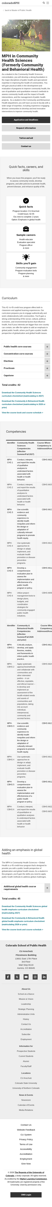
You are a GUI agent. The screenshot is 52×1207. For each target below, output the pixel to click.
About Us (26, 989)
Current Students (26, 1056)
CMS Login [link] (26, 1195)
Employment (26, 1039)
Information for (26, 1046)
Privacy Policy (26, 1139)
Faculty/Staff (26, 1066)
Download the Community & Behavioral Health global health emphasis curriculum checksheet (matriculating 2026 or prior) (23, 921)
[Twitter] (17, 980)
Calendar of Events (26, 1105)
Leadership (26, 1004)
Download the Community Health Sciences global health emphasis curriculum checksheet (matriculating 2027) (24, 909)
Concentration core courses (18, 353)
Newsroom (26, 1100)
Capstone (9, 375)
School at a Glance (26, 994)
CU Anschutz (26, 1078)
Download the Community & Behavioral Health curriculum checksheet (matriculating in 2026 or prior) (23, 404)
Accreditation (26, 1029)
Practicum (9, 368)
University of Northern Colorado (26, 1088)
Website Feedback (26, 1130)
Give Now (26, 1164)
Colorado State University (26, 1083)
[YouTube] (26, 980)
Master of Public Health (22, 10)
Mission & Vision (26, 999)
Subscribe (26, 1034)
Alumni (26, 1061)
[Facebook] (8, 980)
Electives (8, 361)
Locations (26, 1073)
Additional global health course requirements (20, 887)
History (26, 1019)
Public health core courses (17, 346)
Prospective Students (26, 1051)
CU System (26, 1135)
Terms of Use (26, 1144)
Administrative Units (26, 1014)
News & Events (26, 1095)
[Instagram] (35, 980)
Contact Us (26, 1024)
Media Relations (26, 1110)
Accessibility (26, 1149)
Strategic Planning (26, 1009)
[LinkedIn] (44, 980)
